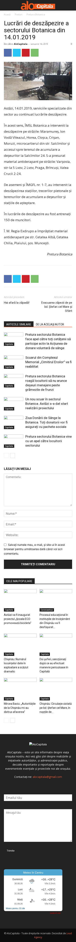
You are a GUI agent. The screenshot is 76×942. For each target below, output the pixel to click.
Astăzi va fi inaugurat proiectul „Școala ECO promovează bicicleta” (17, 619)
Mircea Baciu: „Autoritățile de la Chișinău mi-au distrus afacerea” (20, 707)
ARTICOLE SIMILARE (18, 324)
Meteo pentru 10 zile (15, 908)
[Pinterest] (26, 53)
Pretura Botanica (36, 14)
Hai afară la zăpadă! (16, 302)
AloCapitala (20, 43)
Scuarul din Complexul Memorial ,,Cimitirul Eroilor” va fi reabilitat (48, 362)
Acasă (7, 14)
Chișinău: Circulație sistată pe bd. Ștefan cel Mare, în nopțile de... (56, 707)
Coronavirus (47, 609)
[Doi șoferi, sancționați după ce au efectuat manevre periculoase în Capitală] (56, 645)
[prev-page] (6, 455)
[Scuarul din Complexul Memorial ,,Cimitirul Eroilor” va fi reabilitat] (13, 362)
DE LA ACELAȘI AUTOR (50, 324)
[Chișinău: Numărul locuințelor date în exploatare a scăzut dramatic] (20, 645)
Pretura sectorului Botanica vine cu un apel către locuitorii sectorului (48, 441)
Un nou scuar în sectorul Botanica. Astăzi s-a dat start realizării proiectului (46, 403)
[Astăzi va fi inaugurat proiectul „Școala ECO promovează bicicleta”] (20, 600)
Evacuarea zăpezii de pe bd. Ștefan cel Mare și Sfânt (56, 307)
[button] (6, 5)
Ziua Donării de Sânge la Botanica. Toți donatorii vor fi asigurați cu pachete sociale (46, 422)
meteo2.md (55, 913)
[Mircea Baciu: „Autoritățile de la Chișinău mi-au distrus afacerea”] (20, 689)
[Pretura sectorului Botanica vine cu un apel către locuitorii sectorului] (13, 441)
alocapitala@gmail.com (47, 777)
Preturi (18, 14)
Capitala (9, 344)
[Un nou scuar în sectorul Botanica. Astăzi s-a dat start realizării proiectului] (13, 403)
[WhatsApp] (35, 53)
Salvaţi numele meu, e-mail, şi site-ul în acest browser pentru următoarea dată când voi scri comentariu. (34, 549)
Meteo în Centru (33, 872)
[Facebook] (8, 53)
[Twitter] (17, 53)
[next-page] (12, 455)
